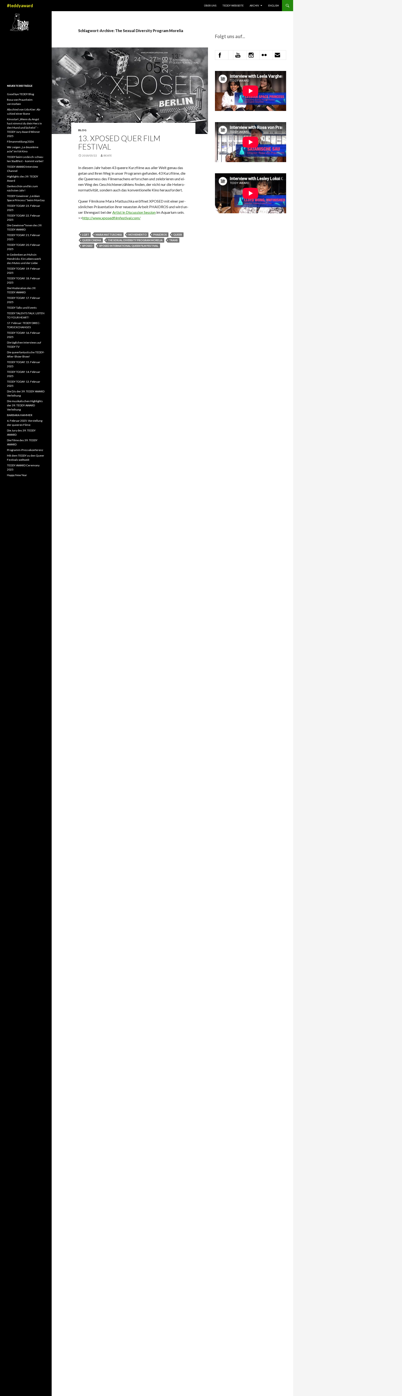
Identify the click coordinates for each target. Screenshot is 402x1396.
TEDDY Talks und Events (22, 307)
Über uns (210, 5)
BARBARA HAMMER (20, 415)
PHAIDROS (160, 234)
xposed (87, 245)
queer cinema (91, 240)
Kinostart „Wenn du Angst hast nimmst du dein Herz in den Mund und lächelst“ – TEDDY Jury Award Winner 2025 (24, 127)
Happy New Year (17, 475)
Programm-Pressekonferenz (25, 450)
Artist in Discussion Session (134, 212)
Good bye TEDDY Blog (20, 94)
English (273, 5)
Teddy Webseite (233, 5)
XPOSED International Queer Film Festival (128, 245)
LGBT (85, 234)
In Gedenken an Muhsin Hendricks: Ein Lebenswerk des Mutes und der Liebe (24, 259)
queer (177, 234)
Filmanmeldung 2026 (20, 141)
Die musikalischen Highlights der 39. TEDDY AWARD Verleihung (25, 405)
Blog (82, 130)
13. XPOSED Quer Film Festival (119, 142)
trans (173, 240)
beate (108, 155)
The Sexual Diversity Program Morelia (135, 240)
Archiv (254, 5)
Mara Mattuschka (109, 234)
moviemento (137, 234)
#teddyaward (20, 5)
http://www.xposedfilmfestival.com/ (111, 218)
